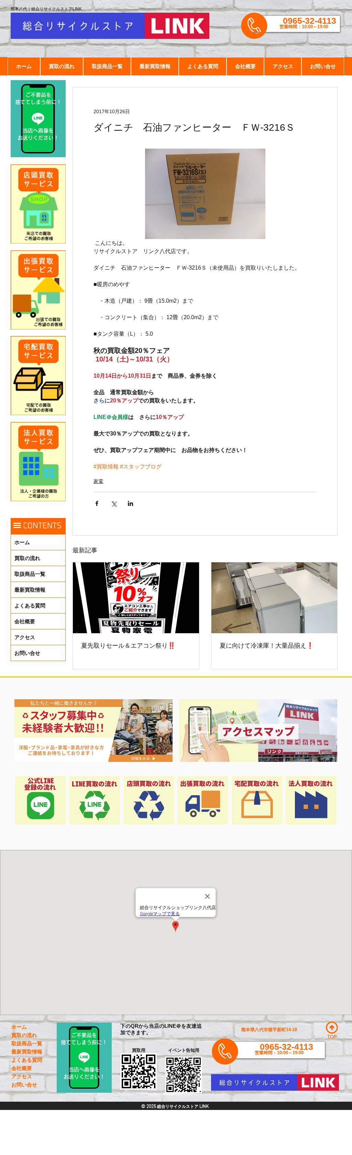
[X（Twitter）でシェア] (113, 503)
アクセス (24, 637)
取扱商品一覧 (29, 574)
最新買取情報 (29, 590)
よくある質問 (29, 605)
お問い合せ (27, 653)
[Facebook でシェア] (97, 503)
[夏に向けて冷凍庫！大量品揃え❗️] (274, 597)
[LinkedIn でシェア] (130, 503)
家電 (98, 481)
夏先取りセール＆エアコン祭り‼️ (128, 645)
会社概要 (24, 621)
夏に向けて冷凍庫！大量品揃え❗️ (267, 645)
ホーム (22, 542)
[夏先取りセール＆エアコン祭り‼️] (136, 597)
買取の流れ (27, 558)
